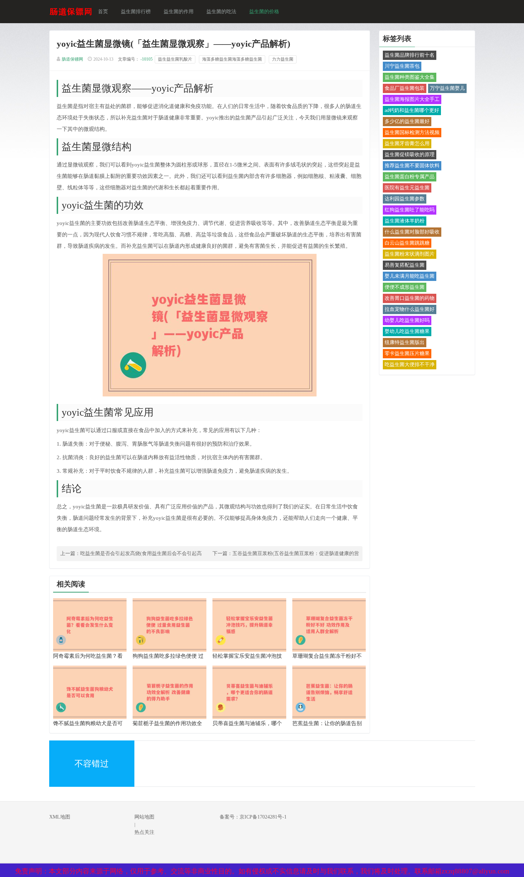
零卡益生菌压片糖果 (407, 353)
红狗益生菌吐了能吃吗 (410, 209)
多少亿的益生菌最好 (407, 121)
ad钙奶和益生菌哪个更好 (412, 110)
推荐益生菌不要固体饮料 (412, 165)
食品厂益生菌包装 (405, 88)
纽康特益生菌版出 (405, 342)
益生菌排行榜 (136, 11)
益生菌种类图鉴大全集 (410, 77)
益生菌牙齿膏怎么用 (407, 143)
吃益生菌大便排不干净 (410, 364)
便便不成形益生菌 (405, 287)
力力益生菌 (282, 59)
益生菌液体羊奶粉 (405, 221)
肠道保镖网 (72, 59)
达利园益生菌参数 (405, 198)
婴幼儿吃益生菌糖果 (407, 331)
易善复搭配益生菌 (405, 265)
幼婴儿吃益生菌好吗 (407, 320)
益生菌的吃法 (221, 11)
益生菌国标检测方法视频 (412, 132)
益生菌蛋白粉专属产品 (410, 176)
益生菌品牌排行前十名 (410, 55)
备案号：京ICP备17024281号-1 (253, 817)
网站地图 (144, 817)
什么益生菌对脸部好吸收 (412, 232)
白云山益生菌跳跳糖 (407, 243)
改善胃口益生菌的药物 (410, 298)
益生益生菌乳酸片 (175, 59)
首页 (103, 11)
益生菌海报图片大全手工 (412, 99)
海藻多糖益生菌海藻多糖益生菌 (232, 59)
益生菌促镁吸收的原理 (410, 154)
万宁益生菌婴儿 (447, 88)
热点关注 (144, 832)
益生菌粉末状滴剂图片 (410, 254)
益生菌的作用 (179, 11)
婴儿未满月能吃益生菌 (410, 276)
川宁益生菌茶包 (402, 66)
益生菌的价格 (264, 11)
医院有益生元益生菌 (407, 187)
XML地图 (59, 817)
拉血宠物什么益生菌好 (410, 309)
